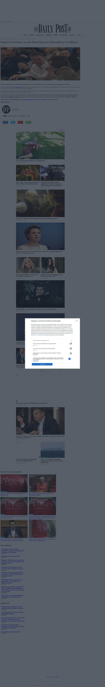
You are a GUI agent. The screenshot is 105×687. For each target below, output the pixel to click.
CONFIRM (42, 364)
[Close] (77, 321)
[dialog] (52, 343)
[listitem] (52, 340)
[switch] (70, 344)
